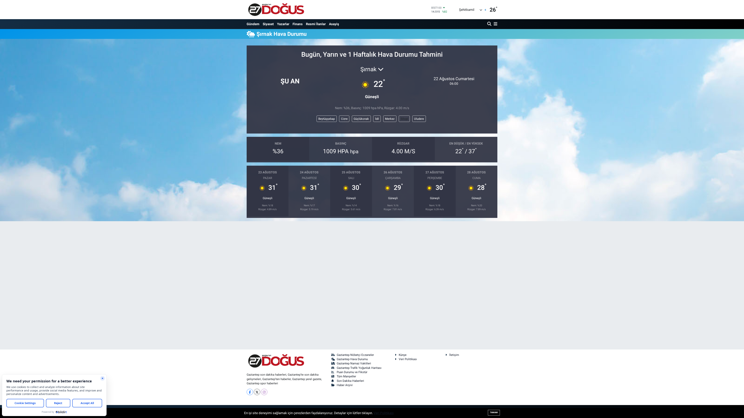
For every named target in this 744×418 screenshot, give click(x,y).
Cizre (344, 119)
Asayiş (334, 24)
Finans (298, 24)
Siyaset (268, 24)
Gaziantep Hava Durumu (352, 359)
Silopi (404, 119)
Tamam (494, 412)
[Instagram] (264, 392)
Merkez (389, 119)
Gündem (253, 24)
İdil (377, 119)
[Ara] (489, 24)
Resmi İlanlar (316, 24)
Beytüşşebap (326, 119)
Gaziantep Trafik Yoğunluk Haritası (359, 368)
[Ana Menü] (495, 24)
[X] (257, 392)
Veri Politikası (408, 359)
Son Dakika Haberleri (350, 381)
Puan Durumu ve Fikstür (352, 372)
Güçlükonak (361, 119)
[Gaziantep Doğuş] (276, 9)
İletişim (454, 355)
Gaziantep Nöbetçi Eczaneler (355, 355)
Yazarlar (283, 24)
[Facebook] (250, 392)
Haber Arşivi (345, 385)
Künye (402, 355)
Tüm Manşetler (346, 376)
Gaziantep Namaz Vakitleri (354, 363)
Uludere (419, 119)
